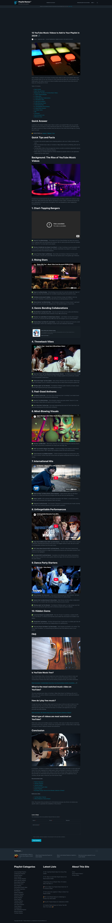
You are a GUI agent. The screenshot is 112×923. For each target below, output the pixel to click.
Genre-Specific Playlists (20, 880)
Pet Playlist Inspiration (19, 889)
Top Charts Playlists (71, 2)
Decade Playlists (18, 875)
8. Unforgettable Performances (42, 106)
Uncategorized (17, 908)
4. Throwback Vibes (39, 99)
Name (34, 820)
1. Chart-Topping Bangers (40, 94)
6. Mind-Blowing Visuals (40, 103)
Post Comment (36, 840)
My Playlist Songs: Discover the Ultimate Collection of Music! (49, 790)
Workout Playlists (18, 911)
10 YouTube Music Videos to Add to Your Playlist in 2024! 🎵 (26, 856)
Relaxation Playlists (19, 894)
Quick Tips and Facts (39, 91)
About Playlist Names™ (77, 873)
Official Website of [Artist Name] (42, 798)
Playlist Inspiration (40, 2)
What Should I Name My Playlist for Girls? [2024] (44, 856)
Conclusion (37, 113)
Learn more (70, 6)
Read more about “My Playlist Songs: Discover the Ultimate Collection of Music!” (51, 712)
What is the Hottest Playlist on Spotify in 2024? (66, 856)
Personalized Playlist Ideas (83, 2)
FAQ (35, 111)
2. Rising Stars (37, 96)
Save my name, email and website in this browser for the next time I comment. (49, 836)
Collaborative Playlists (19, 873)
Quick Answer (37, 89)
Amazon (45, 133)
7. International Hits (39, 104)
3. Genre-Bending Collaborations (42, 98)
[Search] (97, 2)
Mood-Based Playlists (19, 882)
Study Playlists (17, 899)
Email (50, 820)
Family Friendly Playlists (20, 878)
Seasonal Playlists (18, 896)
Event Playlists (17, 877)
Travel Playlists (18, 906)
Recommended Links (39, 115)
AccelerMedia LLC (42, 920)
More (92, 2)
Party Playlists (17, 885)
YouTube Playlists (18, 913)
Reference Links (38, 116)
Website (68, 820)
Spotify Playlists (38, 788)
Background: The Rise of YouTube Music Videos (46, 92)
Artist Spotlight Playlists (20, 872)
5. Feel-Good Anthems (39, 101)
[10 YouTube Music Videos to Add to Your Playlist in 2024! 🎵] (16, 856)
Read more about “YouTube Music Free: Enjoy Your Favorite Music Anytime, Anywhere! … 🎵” (54, 683)
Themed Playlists (60, 2)
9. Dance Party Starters (40, 108)
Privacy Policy (75, 875)
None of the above (18, 883)
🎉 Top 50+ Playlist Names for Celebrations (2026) (56, 901)
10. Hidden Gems (38, 110)
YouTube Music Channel (40, 797)
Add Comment (36, 825)
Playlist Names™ (24, 2)
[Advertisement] (56, 21)
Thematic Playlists (50, 2)
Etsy (54, 133)
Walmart (50, 133)
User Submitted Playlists (20, 909)
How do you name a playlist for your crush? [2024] (86, 856)
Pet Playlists (17, 890)
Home (73, 872)
